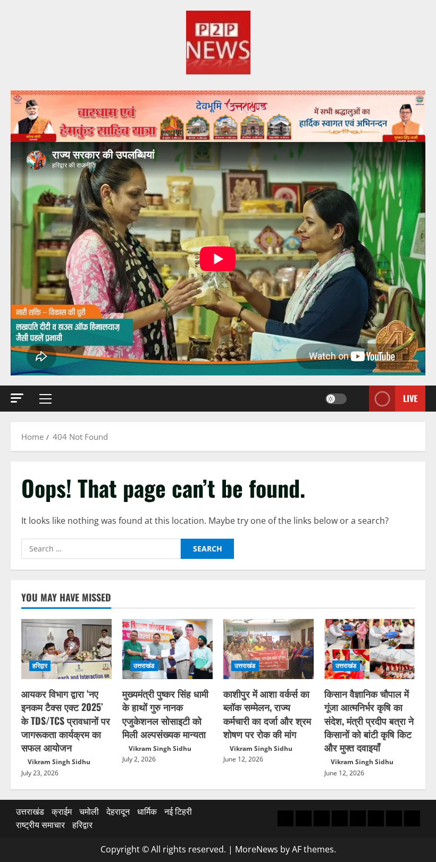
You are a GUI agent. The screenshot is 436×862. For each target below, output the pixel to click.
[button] (17, 398)
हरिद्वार (39, 665)
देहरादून (118, 811)
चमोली (89, 811)
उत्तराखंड (144, 665)
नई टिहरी (178, 811)
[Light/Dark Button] (336, 399)
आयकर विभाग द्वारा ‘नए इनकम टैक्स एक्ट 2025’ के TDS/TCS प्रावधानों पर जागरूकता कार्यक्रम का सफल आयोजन (65, 720)
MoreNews (256, 849)
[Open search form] (358, 398)
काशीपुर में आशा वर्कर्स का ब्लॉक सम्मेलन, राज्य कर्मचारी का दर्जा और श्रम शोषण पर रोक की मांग (267, 714)
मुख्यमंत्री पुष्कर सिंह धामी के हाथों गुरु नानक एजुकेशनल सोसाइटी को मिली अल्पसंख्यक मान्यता (165, 714)
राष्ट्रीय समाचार (40, 825)
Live (410, 398)
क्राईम (62, 811)
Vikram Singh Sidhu (59, 761)
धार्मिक (147, 811)
